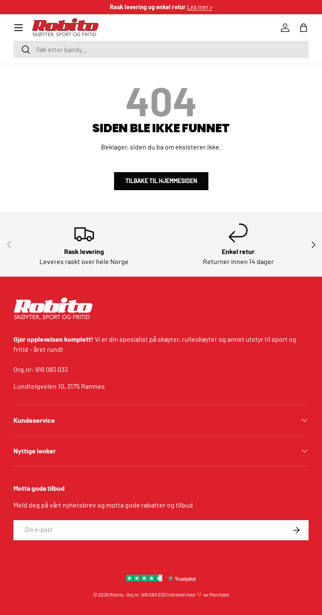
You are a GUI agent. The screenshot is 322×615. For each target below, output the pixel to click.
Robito (116, 594)
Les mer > (200, 6)
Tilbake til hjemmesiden (161, 180)
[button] (303, 27)
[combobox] (161, 49)
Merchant (219, 594)
